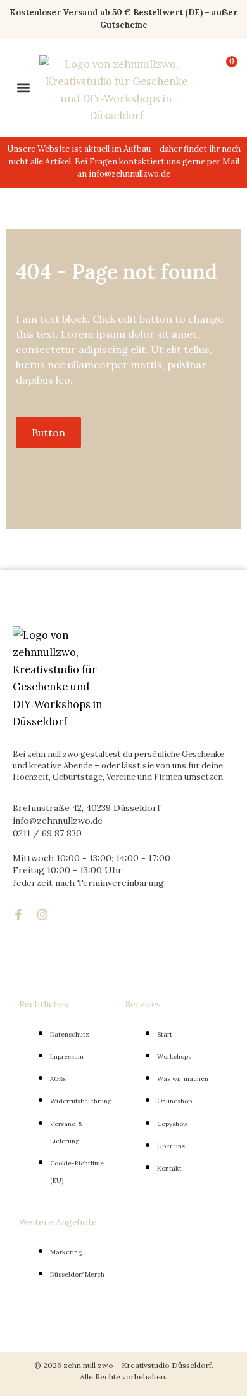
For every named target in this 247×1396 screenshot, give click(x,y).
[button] (23, 87)
